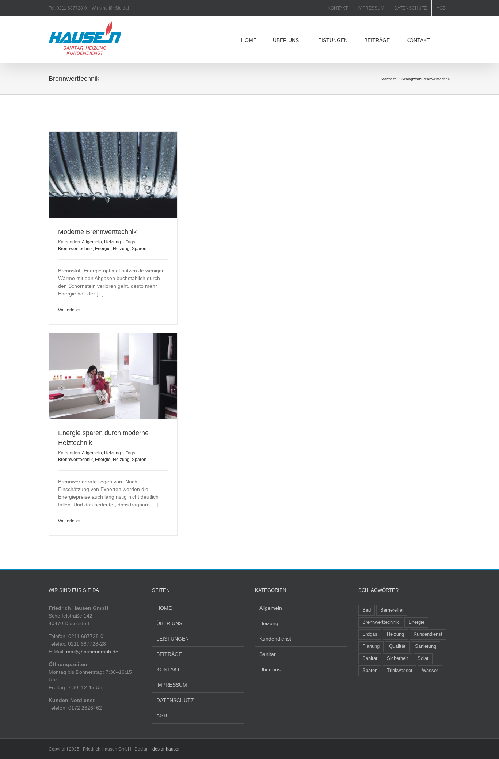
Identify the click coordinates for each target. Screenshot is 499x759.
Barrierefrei (391, 610)
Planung (371, 646)
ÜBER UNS (169, 623)
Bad (366, 610)
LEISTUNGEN (172, 639)
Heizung (112, 242)
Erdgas (369, 634)
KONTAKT (168, 669)
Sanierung (425, 646)
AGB (161, 715)
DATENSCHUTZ (175, 700)
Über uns (270, 669)
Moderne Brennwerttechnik (97, 231)
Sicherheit (397, 658)
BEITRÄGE (169, 654)
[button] (448, 39)
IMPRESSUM (171, 685)
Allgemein (92, 242)
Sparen (139, 248)
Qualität (397, 646)
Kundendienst (275, 639)
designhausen (166, 749)
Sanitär (267, 654)
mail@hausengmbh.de (92, 651)
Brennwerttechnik (75, 248)
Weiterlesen (70, 310)
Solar (423, 658)
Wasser (430, 670)
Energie (103, 248)
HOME (164, 608)
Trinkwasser (399, 670)
